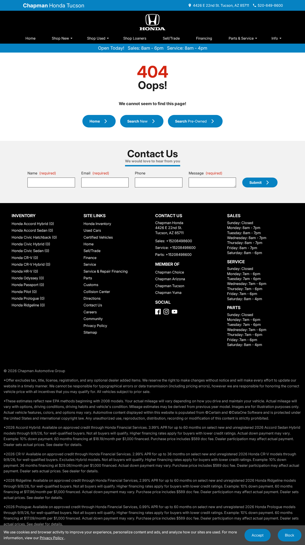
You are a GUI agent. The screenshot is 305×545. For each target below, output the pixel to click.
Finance (90, 257)
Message (205, 173)
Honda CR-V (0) (25, 257)
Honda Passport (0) (28, 284)
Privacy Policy (95, 325)
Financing (204, 38)
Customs (91, 284)
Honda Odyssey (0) (28, 278)
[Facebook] (158, 311)
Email (95, 173)
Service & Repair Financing (106, 271)
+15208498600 (179, 241)
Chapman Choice (169, 272)
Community (93, 318)
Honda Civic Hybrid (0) (31, 244)
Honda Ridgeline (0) (28, 305)
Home (30, 38)
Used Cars (92, 230)
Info (275, 38)
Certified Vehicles (98, 237)
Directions (92, 298)
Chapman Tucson (169, 286)
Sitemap (90, 332)
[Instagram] (166, 311)
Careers (90, 312)
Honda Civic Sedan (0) (30, 250)
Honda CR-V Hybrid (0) (31, 264)
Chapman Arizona (170, 279)
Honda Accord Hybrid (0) (33, 223)
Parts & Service (241, 38)
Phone (140, 173)
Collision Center (97, 291)
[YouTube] (174, 311)
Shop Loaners (134, 38)
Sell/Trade (171, 38)
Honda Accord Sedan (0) (32, 230)
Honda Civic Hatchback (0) (34, 237)
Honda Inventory (97, 223)
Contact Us (93, 305)
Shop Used (96, 38)
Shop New (60, 38)
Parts (88, 278)
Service (90, 264)
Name (41, 173)
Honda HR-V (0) (25, 271)
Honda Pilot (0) (24, 291)
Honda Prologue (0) (28, 298)
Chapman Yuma (168, 292)
